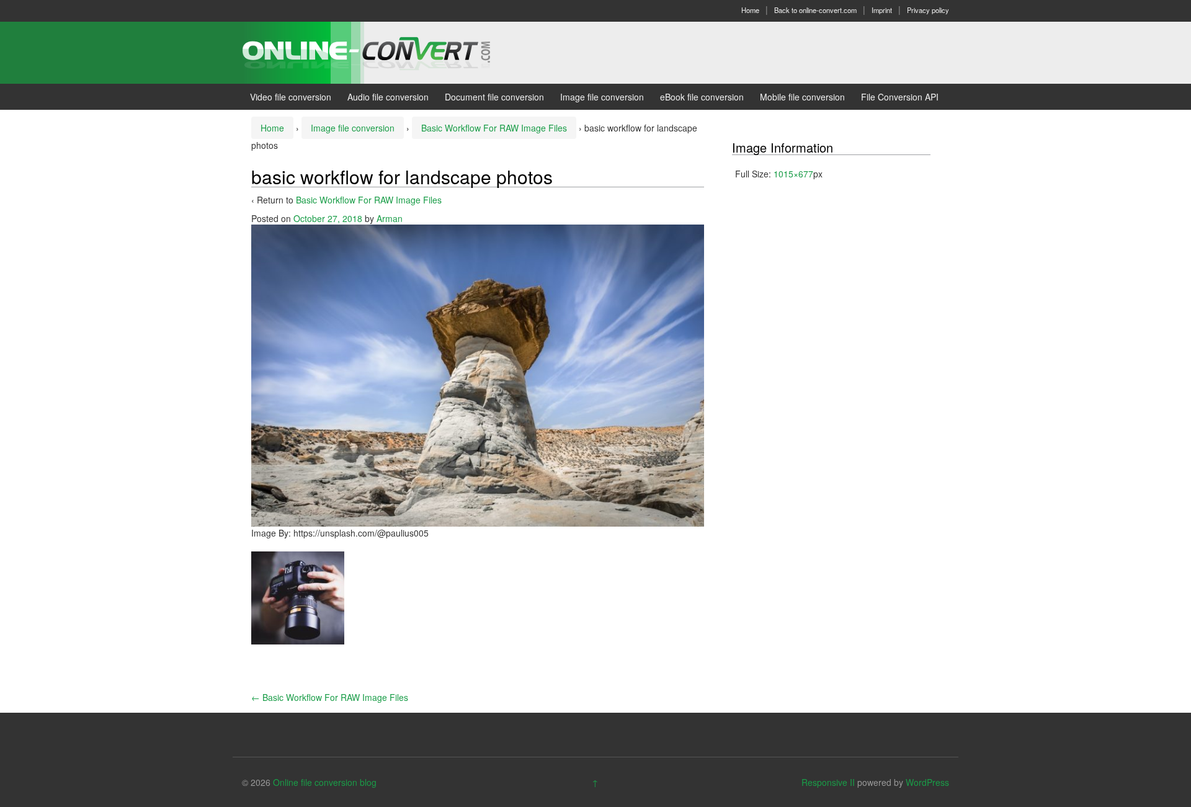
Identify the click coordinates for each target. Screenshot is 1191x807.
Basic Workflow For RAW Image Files (494, 128)
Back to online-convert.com (815, 10)
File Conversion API (900, 97)
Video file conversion (290, 97)
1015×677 (793, 173)
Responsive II (828, 782)
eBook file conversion (702, 97)
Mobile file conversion (802, 97)
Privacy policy (928, 10)
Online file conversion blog (325, 782)
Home (750, 10)
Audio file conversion (388, 97)
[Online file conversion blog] (385, 51)
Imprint (882, 10)
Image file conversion (602, 97)
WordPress (927, 782)
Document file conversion (494, 97)
